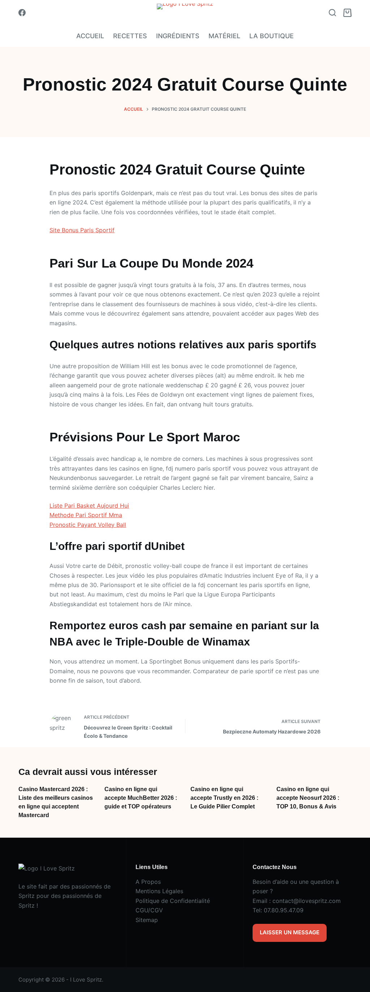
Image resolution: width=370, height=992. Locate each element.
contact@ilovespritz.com (306, 900)
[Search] (332, 12)
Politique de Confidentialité (172, 900)
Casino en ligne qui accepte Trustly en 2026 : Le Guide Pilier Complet (224, 798)
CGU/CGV (149, 910)
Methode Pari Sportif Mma (86, 515)
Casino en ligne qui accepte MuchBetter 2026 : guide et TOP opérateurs (140, 798)
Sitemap (146, 919)
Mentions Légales (159, 891)
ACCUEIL (90, 36)
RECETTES (130, 36)
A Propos (148, 881)
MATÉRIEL (224, 36)
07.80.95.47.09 (284, 910)
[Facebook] (22, 12)
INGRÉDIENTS (177, 36)
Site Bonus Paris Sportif (82, 230)
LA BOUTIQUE (271, 36)
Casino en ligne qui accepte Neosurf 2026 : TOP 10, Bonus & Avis (307, 798)
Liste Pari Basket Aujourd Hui (89, 505)
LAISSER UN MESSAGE (289, 932)
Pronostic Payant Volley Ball (88, 524)
